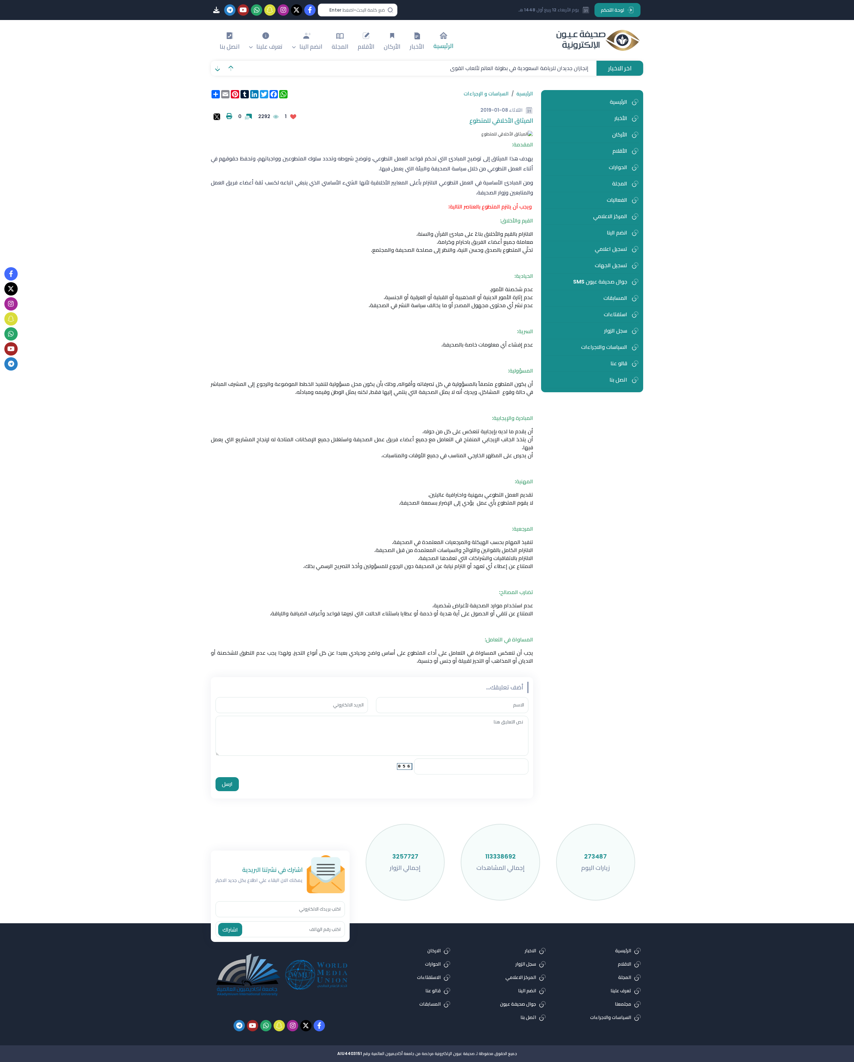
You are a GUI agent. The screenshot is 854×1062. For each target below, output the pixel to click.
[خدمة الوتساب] (11, 334)
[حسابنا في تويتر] (11, 289)
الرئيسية (524, 93)
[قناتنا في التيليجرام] (11, 364)
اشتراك (230, 930)
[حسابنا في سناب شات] (11, 319)
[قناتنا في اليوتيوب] (11, 349)
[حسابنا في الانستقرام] (11, 304)
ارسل (227, 784)
